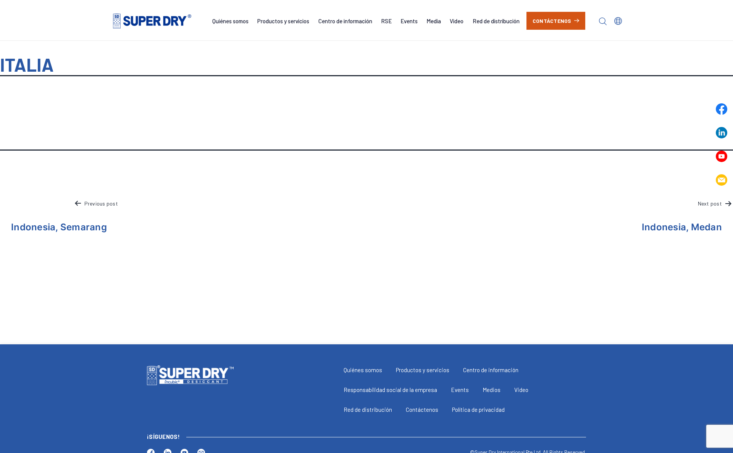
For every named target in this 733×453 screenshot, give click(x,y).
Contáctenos (552, 21)
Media (433, 21)
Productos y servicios (283, 21)
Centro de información (345, 21)
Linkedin (721, 132)
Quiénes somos (230, 21)
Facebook (721, 109)
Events (409, 21)
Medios (492, 389)
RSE (386, 21)
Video (456, 21)
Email (721, 180)
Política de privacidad (478, 409)
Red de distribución (496, 21)
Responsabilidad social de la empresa (390, 389)
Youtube (721, 156)
